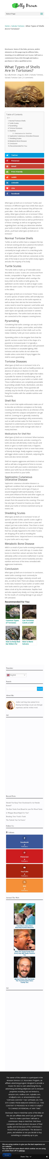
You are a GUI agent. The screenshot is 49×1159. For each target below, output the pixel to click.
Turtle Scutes (14, 123)
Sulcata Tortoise (17, 26)
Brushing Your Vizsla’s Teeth (16, 816)
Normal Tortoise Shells (17, 121)
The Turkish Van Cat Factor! (15, 820)
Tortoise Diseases (15, 128)
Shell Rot (12, 131)
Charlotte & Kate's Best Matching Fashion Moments (24, 926)
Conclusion (13, 144)
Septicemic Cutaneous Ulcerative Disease (24, 136)
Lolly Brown (11, 75)
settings (22, 1151)
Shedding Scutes (15, 138)
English (13, 674)
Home (7, 26)
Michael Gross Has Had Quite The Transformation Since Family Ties (24, 980)
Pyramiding (13, 126)
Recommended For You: (18, 146)
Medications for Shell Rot (23, 133)
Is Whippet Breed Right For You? (17, 813)
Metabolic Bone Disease (18, 141)
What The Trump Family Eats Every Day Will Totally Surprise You (24, 953)
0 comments (28, 77)
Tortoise (10, 361)
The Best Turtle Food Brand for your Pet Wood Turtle (24, 809)
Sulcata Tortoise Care (13, 77)
